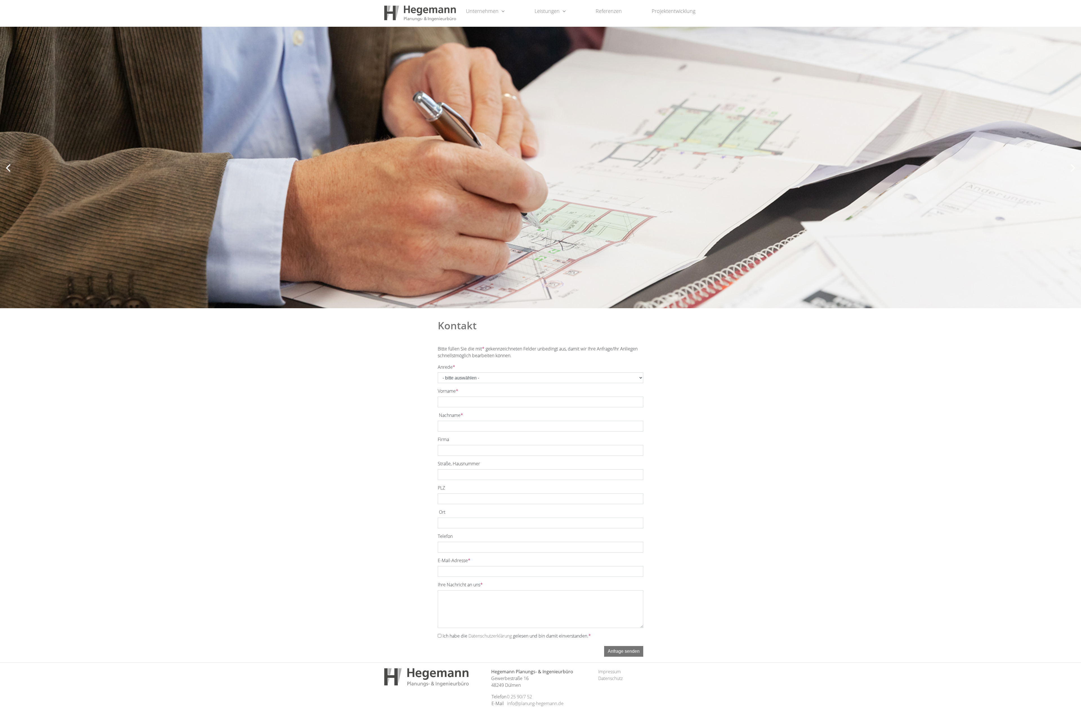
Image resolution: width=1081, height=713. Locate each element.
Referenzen (609, 11)
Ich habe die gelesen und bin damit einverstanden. (517, 636)
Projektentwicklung (673, 11)
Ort (441, 512)
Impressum (609, 672)
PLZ (441, 488)
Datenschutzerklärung (490, 636)
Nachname (450, 415)
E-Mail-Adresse (454, 560)
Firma (443, 439)
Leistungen (547, 11)
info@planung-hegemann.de (535, 703)
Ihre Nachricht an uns (460, 585)
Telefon (445, 536)
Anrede (446, 367)
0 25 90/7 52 (519, 697)
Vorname (448, 391)
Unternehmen (482, 11)
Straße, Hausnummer (459, 464)
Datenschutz (610, 678)
